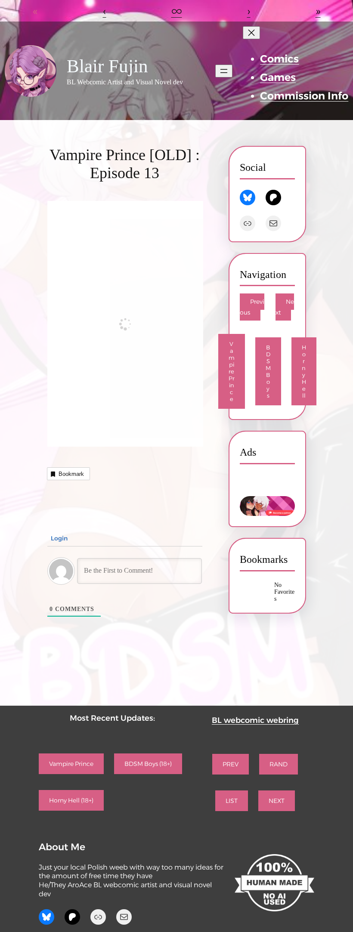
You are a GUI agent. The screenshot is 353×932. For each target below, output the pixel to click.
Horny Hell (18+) (71, 800)
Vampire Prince (232, 371)
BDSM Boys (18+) (148, 764)
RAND (278, 764)
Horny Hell (304, 371)
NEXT (277, 801)
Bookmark (71, 474)
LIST (232, 801)
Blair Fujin (107, 66)
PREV (230, 764)
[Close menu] (251, 32)
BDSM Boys (268, 371)
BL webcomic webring (255, 720)
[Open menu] (223, 71)
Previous (252, 307)
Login (58, 538)
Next (285, 307)
